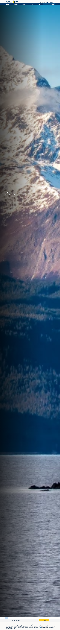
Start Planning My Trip (43, 620)
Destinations (8, 4)
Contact (39, 4)
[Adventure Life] (11, 1)
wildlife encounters (24, 624)
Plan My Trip (31, 4)
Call (34, 620)
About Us (23, 4)
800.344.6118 (51, 2)
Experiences (16, 4)
